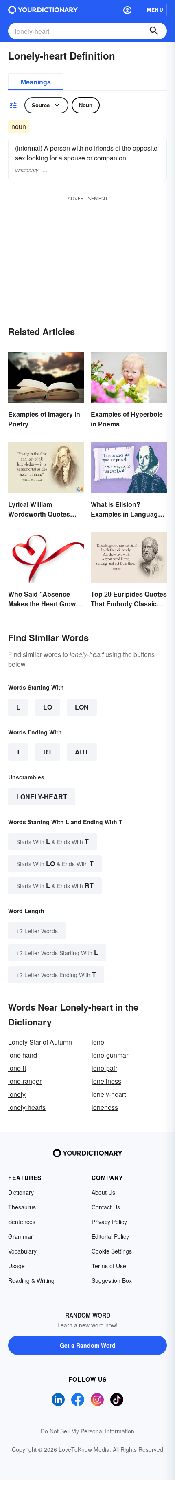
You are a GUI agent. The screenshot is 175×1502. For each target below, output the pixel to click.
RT (47, 752)
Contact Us (106, 1207)
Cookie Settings (112, 1251)
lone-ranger (25, 1081)
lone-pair (104, 1068)
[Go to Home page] (43, 10)
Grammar (20, 1236)
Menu (155, 9)
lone (98, 1042)
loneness (105, 1107)
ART (82, 752)
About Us (103, 1192)
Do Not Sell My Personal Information (87, 1431)
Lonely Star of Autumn (40, 1042)
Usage (16, 1266)
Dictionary (21, 1192)
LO (47, 707)
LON (82, 707)
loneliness (106, 1081)
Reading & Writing (31, 1280)
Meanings (36, 82)
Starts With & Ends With (52, 841)
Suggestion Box (112, 1280)
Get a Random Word (88, 1345)
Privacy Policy (109, 1222)
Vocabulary (22, 1251)
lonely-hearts (27, 1107)
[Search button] (154, 31)
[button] (127, 9)
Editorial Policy (110, 1236)
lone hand (22, 1055)
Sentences (21, 1222)
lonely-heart (41, 796)
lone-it (17, 1068)
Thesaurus (22, 1207)
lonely (17, 1094)
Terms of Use (109, 1266)
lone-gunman (111, 1055)
